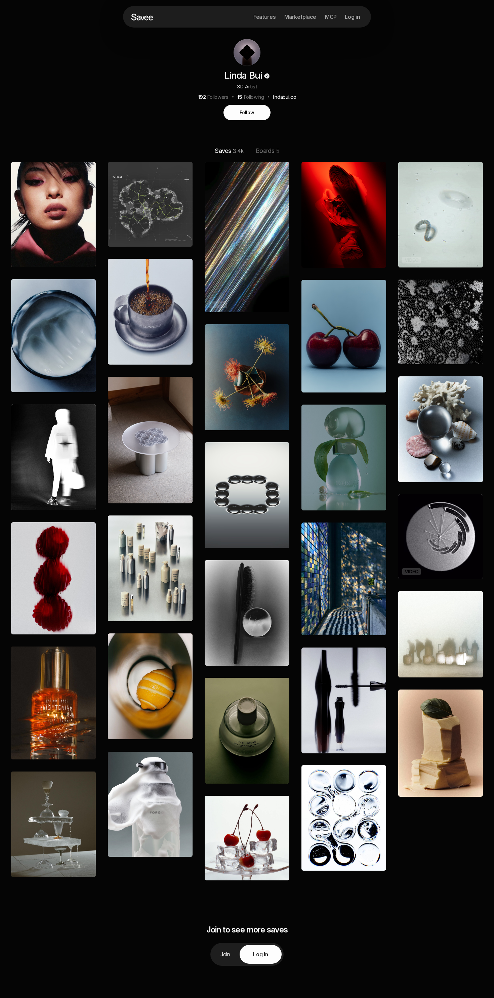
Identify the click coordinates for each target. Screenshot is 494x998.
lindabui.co (284, 96)
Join (225, 954)
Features (264, 16)
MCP (331, 16)
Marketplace (300, 16)
